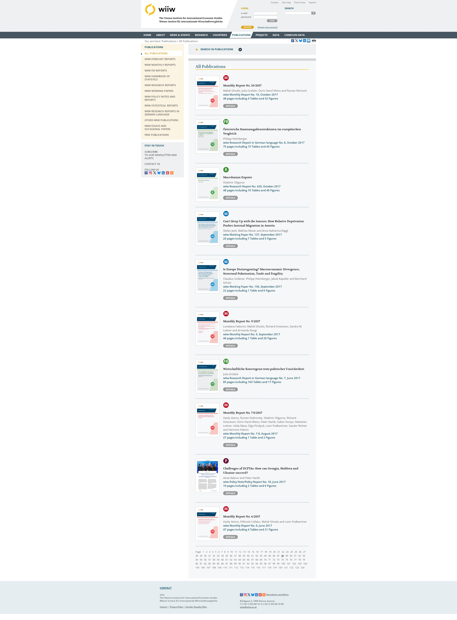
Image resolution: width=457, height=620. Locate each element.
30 (205, 555)
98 (274, 563)
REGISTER (247, 27)
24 (291, 551)
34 (222, 555)
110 (225, 567)
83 (209, 563)
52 (299, 555)
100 (283, 563)
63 (235, 559)
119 (275, 567)
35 (226, 555)
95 (261, 563)
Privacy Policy (176, 606)
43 (261, 555)
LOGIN (272, 20)
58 (214, 559)
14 (248, 551)
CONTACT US (152, 164)
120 (280, 567)
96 (265, 563)
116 (258, 567)
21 (278, 551)
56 (205, 559)
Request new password (267, 27)
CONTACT (166, 588)
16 (257, 551)
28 (196, 555)
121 (286, 567)
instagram (150, 172)
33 (218, 555)
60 (222, 559)
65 (244, 559)
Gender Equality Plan (196, 606)
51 (295, 555)
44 (265, 555)
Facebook (146, 172)
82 (205, 563)
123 (297, 567)
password (246, 16)
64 (239, 559)
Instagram (245, 594)
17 (261, 551)
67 (252, 559)
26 (300, 551)
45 (269, 555)
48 (282, 555)
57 (209, 559)
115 (253, 567)
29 (201, 555)
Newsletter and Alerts (277, 594)
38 (239, 555)
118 (269, 567)
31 (209, 555)
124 (302, 567)
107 (208, 567)
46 (274, 555)
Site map (286, 2)
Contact (274, 2)
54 (196, 559)
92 (248, 563)
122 (291, 567)
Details (230, 106)
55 (201, 559)
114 (247, 567)
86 (222, 563)
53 (304, 555)
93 (252, 563)
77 (295, 559)
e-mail (244, 13)
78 (299, 559)
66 (248, 559)
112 (236, 567)
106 (203, 567)
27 (304, 551)
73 (278, 559)
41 (252, 555)
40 (248, 555)
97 (269, 563)
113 (241, 567)
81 (201, 563)
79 (304, 559)
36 (231, 555)
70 (265, 559)
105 (197, 567)
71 (269, 559)
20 (274, 551)
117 (264, 567)
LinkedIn (163, 172)
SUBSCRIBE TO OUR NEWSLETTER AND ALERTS (161, 155)
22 (283, 551)
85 (218, 563)
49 (286, 555)
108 (214, 567)
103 (300, 563)
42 (256, 555)
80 (196, 563)
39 (244, 555)
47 (278, 555)
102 (294, 563)
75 (286, 559)
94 (256, 563)
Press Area (299, 2)
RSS (171, 172)
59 (218, 559)
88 (231, 563)
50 (291, 555)
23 (287, 551)
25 (296, 551)
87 (226, 563)
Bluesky (158, 172)
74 (282, 559)
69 (261, 559)
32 (214, 555)
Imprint (312, 2)
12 (240, 551)
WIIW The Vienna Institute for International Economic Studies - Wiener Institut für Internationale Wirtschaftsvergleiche (189, 14)
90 (239, 563)
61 (226, 559)
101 (288, 563)
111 (230, 567)
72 (274, 559)
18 (266, 551)
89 (235, 563)
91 (244, 563)
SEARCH (313, 13)
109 (219, 567)
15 (253, 551)
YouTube (167, 172)
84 (214, 563)
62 (231, 559)
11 (236, 551)
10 (231, 551)
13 (244, 551)
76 (291, 559)
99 (278, 563)
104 (305, 563)
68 (256, 559)
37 (235, 555)
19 (270, 551)
